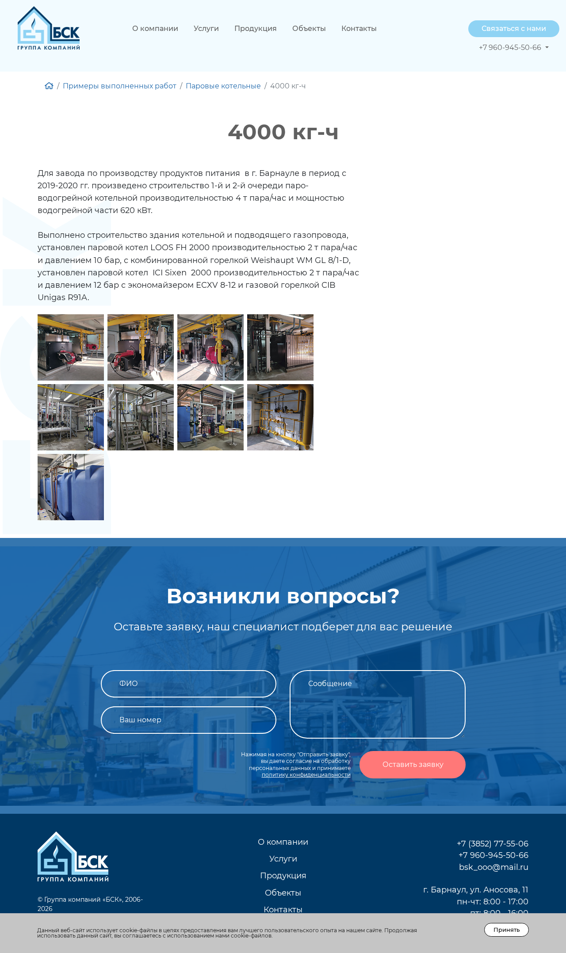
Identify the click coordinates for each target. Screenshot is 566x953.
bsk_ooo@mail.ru (493, 867)
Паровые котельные (223, 86)
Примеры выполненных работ (119, 86)
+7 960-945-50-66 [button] (511, 48)
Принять (506, 929)
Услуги (206, 29)
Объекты (309, 29)
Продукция (255, 29)
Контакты (359, 29)
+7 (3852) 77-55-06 (492, 843)
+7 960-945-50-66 (493, 855)
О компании (155, 29)
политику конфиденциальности (306, 774)
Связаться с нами (514, 28)
